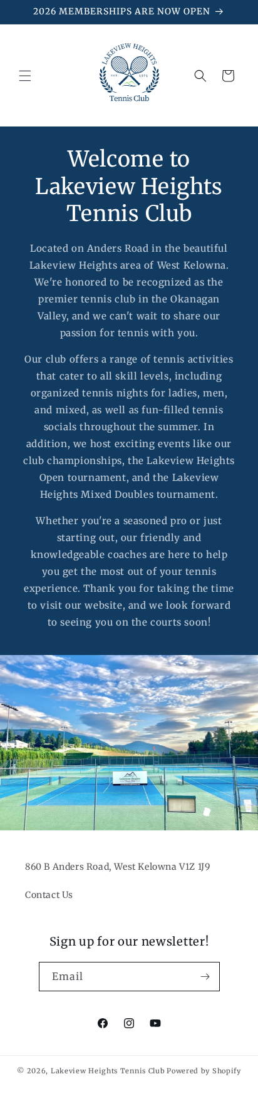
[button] (25, 76)
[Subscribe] (205, 976)
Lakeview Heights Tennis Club (108, 1070)
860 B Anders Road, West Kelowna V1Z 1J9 (117, 866)
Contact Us (49, 894)
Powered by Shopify (204, 1070)
